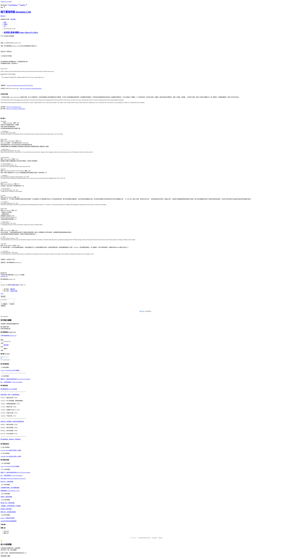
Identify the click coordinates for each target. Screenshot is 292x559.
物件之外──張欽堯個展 (7, 481)
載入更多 (3, 296)
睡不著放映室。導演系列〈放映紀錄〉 (11, 439)
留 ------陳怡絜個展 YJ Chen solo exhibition (11, 382)
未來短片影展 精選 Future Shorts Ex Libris (21, 32)
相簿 (5, 22)
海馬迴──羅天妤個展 (6, 496)
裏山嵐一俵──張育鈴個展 (7, 502)
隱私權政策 (154, 537)
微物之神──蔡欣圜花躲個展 (8, 512)
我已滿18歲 (3, 556)
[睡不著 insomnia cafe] (1, 358)
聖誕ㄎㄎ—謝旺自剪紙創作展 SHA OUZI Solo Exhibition (15, 379)
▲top (2, 293)
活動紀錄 (12, 289)
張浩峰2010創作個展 (6, 509)
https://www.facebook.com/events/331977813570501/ (20, 85)
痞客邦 (14, 284)
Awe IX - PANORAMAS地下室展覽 (10, 370)
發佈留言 (3, 305)
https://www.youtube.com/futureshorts (16, 108)
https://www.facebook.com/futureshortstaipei (31, 88)
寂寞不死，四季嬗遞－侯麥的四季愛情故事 (12, 421)
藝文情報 (13, 19)
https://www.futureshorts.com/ (14, 107)
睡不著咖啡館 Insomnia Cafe (16, 11)
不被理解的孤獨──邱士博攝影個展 (10, 487)
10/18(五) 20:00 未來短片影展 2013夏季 (11, 456)
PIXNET (134, 537)
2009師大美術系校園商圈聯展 (8, 521)
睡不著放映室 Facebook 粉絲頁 (9, 389)
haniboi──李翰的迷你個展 (7, 518)
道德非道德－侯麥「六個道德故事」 (10, 394)
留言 (17, 284)
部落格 (5, 24)
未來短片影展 (13, 291)
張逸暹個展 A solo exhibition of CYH (10, 490)
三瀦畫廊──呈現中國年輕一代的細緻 (11, 506)
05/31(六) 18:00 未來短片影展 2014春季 (11, 450)
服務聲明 (160, 537)
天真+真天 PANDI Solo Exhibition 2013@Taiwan (13, 478)
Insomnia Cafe (4, 276)
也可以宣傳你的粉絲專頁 (5, 359)
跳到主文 (3, 16)
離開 (9, 556)
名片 (5, 26)
